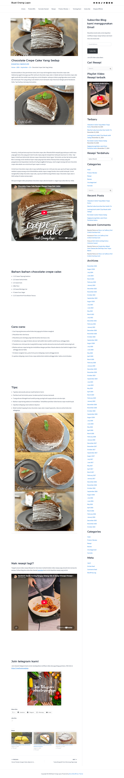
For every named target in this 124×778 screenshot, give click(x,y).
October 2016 (91, 488)
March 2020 (90, 359)
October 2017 (91, 450)
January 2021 (91, 327)
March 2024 (90, 279)
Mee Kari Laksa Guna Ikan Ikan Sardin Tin (99, 130)
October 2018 (91, 411)
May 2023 (90, 311)
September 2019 (92, 379)
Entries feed (91, 566)
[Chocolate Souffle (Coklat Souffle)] (66, 738)
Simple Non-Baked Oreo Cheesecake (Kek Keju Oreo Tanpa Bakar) (99, 248)
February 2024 (91, 282)
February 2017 (91, 475)
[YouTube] (94, 3)
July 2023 (90, 305)
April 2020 (90, 356)
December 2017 (92, 443)
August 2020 (91, 343)
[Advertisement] (44, 139)
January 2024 (91, 285)
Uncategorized (91, 182)
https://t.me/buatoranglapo (19, 668)
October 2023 (91, 295)
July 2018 (90, 421)
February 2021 (91, 324)
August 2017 (91, 456)
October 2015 (91, 527)
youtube (40, 570)
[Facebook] (96, 3)
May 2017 (90, 466)
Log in (89, 563)
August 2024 (91, 269)
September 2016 (92, 491)
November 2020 (92, 334)
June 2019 (90, 385)
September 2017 (92, 453)
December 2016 (92, 482)
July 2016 (90, 498)
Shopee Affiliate (98, 9)
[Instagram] (99, 3)
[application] (69, 9)
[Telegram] (109, 3)
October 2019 (91, 375)
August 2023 (91, 301)
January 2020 (91, 366)
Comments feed (92, 569)
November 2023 (92, 292)
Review (89, 179)
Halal (89, 170)
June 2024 (90, 276)
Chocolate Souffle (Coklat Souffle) (64, 744)
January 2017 (91, 478)
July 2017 (90, 459)
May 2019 (90, 388)
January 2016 (91, 517)
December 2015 (92, 520)
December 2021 (92, 321)
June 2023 (90, 308)
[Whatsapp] (112, 3)
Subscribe (87, 9)
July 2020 (90, 346)
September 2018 (92, 414)
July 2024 (90, 272)
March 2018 (90, 433)
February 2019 (91, 398)
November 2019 (92, 372)
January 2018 (91, 440)
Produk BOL (31, 9)
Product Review (63, 9)
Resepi (54, 9)
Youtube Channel (43, 9)
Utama (23, 9)
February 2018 (91, 437)
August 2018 (91, 417)
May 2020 (90, 353)
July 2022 (90, 317)
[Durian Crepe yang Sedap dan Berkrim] (21, 738)
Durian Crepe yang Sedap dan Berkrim (20, 744)
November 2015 (92, 524)
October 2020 (91, 337)
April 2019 (90, 392)
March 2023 (90, 314)
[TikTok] (101, 3)
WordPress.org (91, 573)
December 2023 (92, 289)
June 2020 (90, 350)
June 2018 (90, 424)
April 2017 (90, 469)
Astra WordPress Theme (76, 774)
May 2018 (90, 427)
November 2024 (92, 266)
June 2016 (90, 501)
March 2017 (90, 472)
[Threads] (107, 3)
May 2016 (90, 504)
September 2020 (92, 340)
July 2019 (90, 382)
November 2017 (92, 446)
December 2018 (92, 404)
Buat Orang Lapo (21, 2)
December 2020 (92, 330)
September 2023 (92, 298)
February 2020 (91, 363)
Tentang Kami (77, 9)
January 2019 (91, 401)
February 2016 (91, 514)
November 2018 (92, 408)
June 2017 (90, 462)
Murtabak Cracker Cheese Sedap (97, 141)
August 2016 (91, 495)
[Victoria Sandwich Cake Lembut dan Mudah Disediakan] (44, 738)
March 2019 (90, 395)
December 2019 (92, 369)
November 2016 (92, 485)
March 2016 (90, 511)
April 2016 (90, 508)
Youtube (90, 186)
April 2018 (90, 430)
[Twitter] (104, 3)
